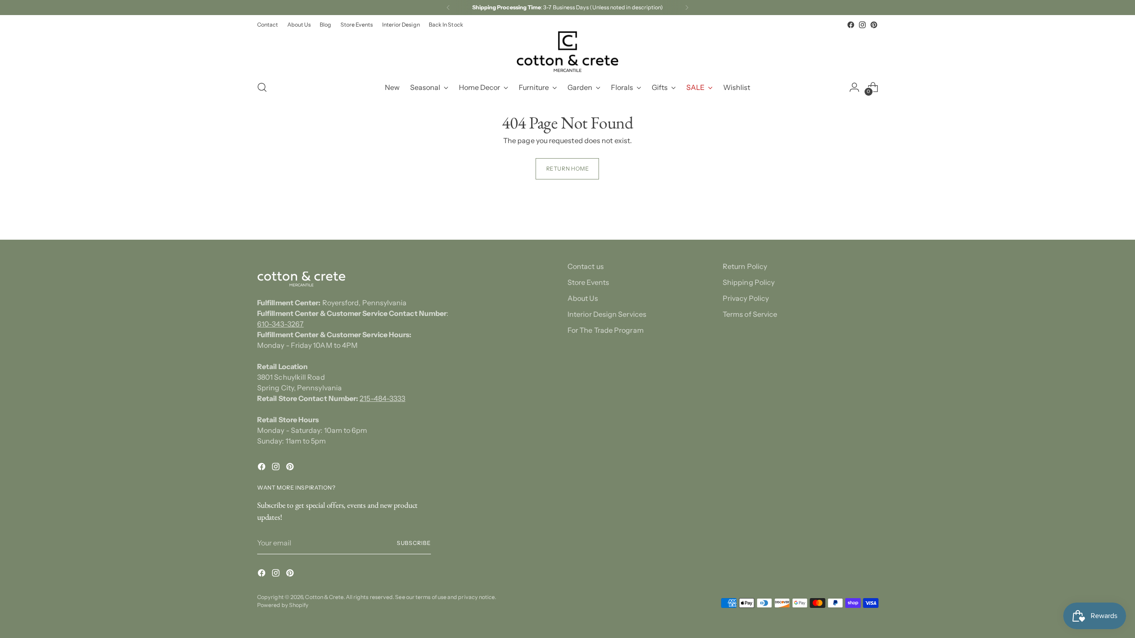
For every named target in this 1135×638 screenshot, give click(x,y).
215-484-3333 (382, 398)
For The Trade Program (606, 330)
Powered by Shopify (283, 605)
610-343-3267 (280, 323)
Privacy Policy (746, 298)
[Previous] (448, 7)
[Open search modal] (262, 87)
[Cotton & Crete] (567, 51)
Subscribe (414, 543)
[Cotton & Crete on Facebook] (851, 25)
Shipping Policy (749, 282)
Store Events (588, 282)
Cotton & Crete (324, 597)
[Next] (687, 7)
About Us (583, 298)
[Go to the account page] (854, 87)
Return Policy (745, 266)
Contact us (586, 266)
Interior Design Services (607, 314)
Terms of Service (750, 314)
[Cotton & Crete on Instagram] (862, 25)
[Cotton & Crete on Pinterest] (874, 25)
